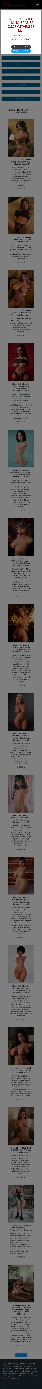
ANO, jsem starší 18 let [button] (21, 51)
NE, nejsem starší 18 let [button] (21, 47)
